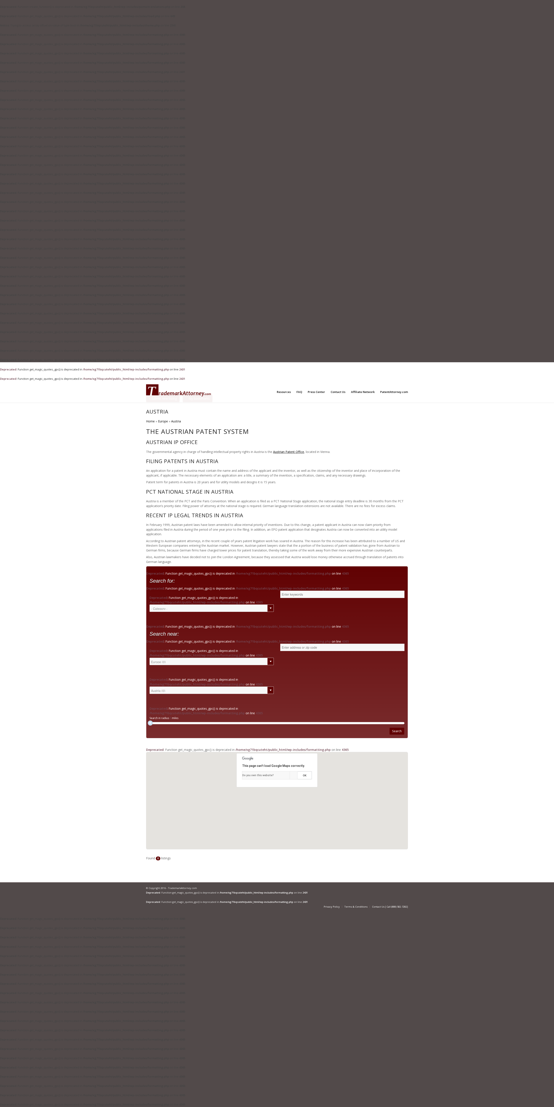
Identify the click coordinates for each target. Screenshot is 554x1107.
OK (304, 775)
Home (150, 421)
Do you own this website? (258, 775)
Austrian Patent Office (288, 452)
